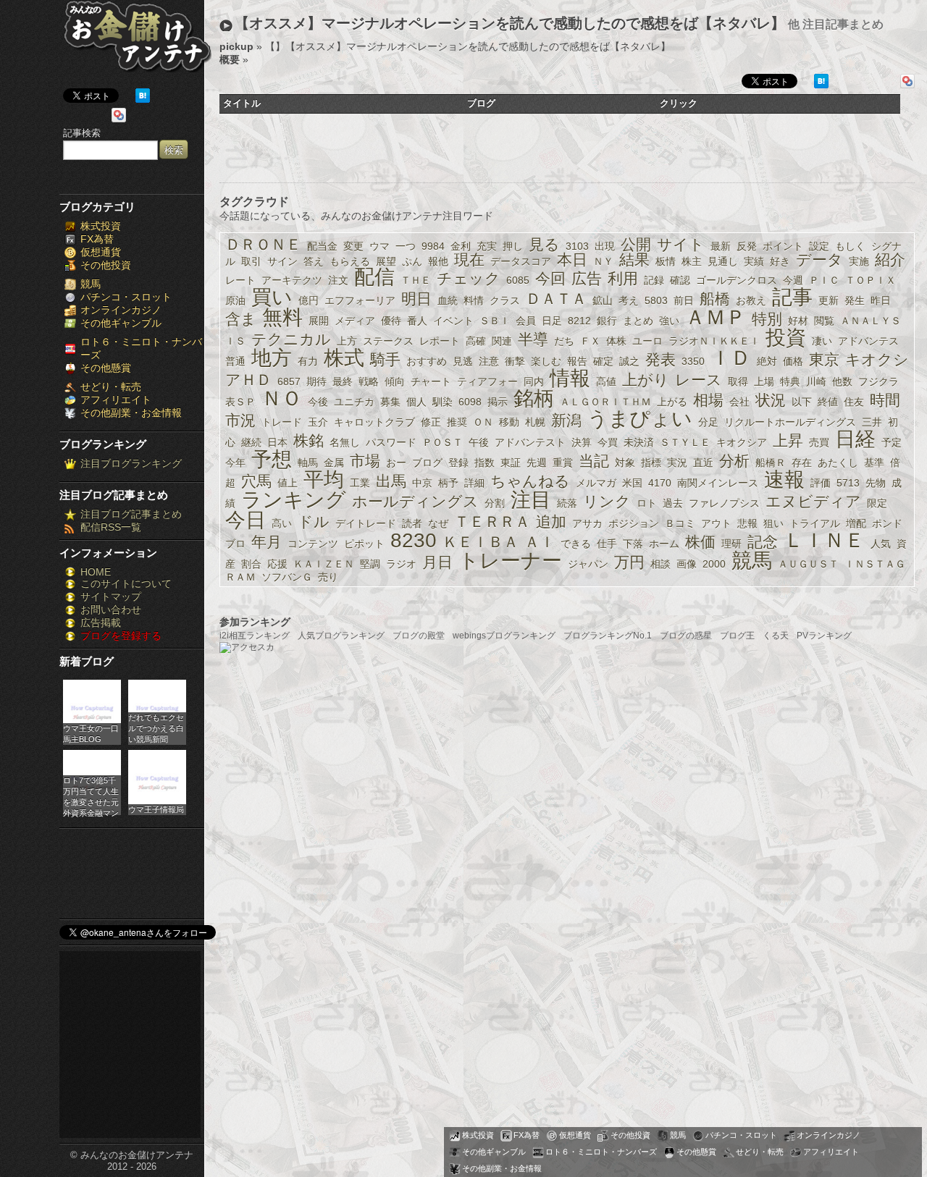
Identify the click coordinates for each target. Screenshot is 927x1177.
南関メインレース (717, 483)
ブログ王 (737, 635)
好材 (798, 320)
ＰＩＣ (824, 280)
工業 (360, 483)
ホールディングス (415, 501)
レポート (439, 341)
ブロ (235, 543)
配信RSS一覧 (110, 527)
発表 (660, 359)
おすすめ (426, 361)
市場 (365, 460)
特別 (767, 319)
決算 (581, 442)
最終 (342, 381)
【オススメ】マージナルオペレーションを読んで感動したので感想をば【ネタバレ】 (510, 23)
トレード (281, 422)
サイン (282, 261)
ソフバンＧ (286, 577)
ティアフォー (487, 381)
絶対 (767, 361)
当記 (594, 460)
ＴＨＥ (415, 280)
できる (576, 543)
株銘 (308, 440)
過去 (673, 503)
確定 (603, 361)
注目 (531, 500)
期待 (316, 381)
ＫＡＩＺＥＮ (323, 564)
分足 (708, 422)
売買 (819, 442)
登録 (458, 462)
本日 (572, 259)
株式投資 (100, 226)
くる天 (776, 635)
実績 (754, 261)
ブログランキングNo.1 (607, 635)
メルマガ (596, 483)
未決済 (639, 442)
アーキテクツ (291, 280)
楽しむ (546, 361)
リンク (607, 501)
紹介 (890, 259)
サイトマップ (110, 596)
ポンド (887, 523)
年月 (266, 541)
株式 (344, 358)
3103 (577, 246)
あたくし (838, 462)
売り (328, 577)
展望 (386, 261)
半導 (533, 339)
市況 (240, 420)
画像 (686, 564)
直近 (703, 462)
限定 (877, 503)
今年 (235, 462)
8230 (413, 540)
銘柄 (533, 398)
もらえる (350, 261)
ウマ (379, 246)
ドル (314, 521)
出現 (605, 246)
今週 (793, 280)
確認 (680, 280)
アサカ (587, 523)
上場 (764, 381)
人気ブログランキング (341, 635)
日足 (552, 320)
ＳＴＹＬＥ (685, 442)
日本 (277, 442)
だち (564, 341)
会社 (739, 402)
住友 (854, 402)
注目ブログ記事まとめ (131, 514)
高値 (606, 381)
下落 (633, 543)
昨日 (881, 300)
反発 (747, 246)
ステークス (388, 341)
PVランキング (824, 635)
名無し (345, 442)
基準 (874, 462)
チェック (468, 278)
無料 (282, 317)
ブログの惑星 (686, 635)
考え (628, 300)
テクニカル (291, 339)
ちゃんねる (530, 481)
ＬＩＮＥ (824, 540)
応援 (277, 564)
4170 (659, 483)
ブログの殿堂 (419, 635)
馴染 (442, 402)
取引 (251, 261)
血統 (447, 300)
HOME (95, 572)
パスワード (391, 442)
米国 (632, 483)
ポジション (633, 523)
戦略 (368, 381)
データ (819, 259)
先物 (875, 483)
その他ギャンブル (121, 323)
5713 (848, 483)
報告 (577, 361)
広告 (586, 278)
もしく (850, 246)
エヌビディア (813, 501)
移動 (509, 422)
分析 (734, 460)
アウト (716, 523)
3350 (693, 361)
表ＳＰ (240, 402)
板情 (665, 261)
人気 (881, 543)
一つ (405, 246)
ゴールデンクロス (736, 280)
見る (544, 244)
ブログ (427, 462)
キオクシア (741, 442)
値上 (287, 483)
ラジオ (401, 564)
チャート (431, 381)
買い (272, 297)
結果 (634, 259)
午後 (479, 442)
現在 (469, 259)
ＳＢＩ (494, 320)
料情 (474, 300)
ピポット (364, 543)
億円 (308, 300)
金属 (334, 462)
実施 (859, 261)
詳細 (474, 483)
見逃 (463, 361)
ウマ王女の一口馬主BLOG (91, 733)
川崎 (816, 381)
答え (313, 261)
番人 (417, 320)
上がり (645, 379)
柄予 (448, 483)
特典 (790, 381)
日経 (855, 439)
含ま (240, 319)
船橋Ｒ (770, 462)
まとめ (638, 320)
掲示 (497, 402)
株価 (700, 541)
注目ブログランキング (131, 463)
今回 (550, 278)
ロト (647, 503)
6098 (470, 402)
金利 (460, 246)
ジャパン (588, 564)
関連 (502, 341)
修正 (431, 422)
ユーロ (647, 341)
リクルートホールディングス (790, 422)
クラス (505, 300)
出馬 (391, 481)
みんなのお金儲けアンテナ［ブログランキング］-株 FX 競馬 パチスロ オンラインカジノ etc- (137, 41)
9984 (433, 246)
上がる (672, 402)
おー (396, 462)
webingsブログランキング (504, 635)
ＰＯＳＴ (442, 442)
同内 (534, 381)
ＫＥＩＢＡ (480, 541)
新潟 (566, 420)
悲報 (747, 523)
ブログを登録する (121, 635)
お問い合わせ (110, 609)
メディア (355, 320)
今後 (318, 402)
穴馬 (256, 481)
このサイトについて (126, 583)
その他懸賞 (105, 368)
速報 (784, 479)
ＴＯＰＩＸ (870, 280)
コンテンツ (313, 543)
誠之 (629, 361)
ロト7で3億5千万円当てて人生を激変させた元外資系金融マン (91, 795)
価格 (793, 361)
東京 (824, 359)
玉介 (318, 422)
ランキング (293, 500)
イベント (453, 320)
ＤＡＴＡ (556, 298)
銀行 (607, 320)
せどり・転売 (110, 386)
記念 (762, 541)
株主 (691, 261)
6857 (289, 381)
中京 (422, 483)
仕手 (607, 543)
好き (780, 261)
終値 (828, 402)
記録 (654, 280)
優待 (391, 320)
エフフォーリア (359, 300)
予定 (891, 442)
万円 (629, 562)
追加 (551, 521)
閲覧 (824, 320)
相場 (708, 400)
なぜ (438, 523)
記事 (792, 297)
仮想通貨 (100, 252)
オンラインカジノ (121, 310)
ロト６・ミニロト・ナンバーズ (601, 1151)
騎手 (385, 359)
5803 (656, 300)
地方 (271, 358)
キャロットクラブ (374, 422)
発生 (854, 300)
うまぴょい (639, 419)
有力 (308, 361)
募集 (390, 402)
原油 (235, 300)
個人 (416, 402)
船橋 (715, 298)
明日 (416, 298)
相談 (660, 564)
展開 (319, 320)
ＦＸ (590, 341)
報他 (438, 261)
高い (282, 523)
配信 (374, 277)
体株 (616, 341)
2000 (714, 564)
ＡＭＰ (715, 317)
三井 (872, 422)
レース (698, 379)
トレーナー (510, 560)
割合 (251, 564)
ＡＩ (539, 541)
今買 (607, 442)
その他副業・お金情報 (131, 412)
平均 (323, 479)
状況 (770, 400)
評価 (820, 483)
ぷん (412, 261)
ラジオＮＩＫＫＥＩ (714, 341)
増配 (856, 523)
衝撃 (515, 361)
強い (669, 320)
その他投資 (105, 265)
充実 (487, 246)
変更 (353, 246)
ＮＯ (281, 398)
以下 (802, 402)
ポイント (783, 246)
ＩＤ (730, 358)
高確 (476, 341)
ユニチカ (354, 402)
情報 (570, 378)
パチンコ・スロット (126, 297)
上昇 (788, 440)
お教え (751, 300)
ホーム (664, 543)
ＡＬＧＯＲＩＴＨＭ (605, 402)
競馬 (90, 284)
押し (513, 246)
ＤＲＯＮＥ (263, 244)
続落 (567, 503)
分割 (495, 503)
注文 (338, 280)
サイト (681, 244)
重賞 (563, 462)
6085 (517, 280)
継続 (251, 442)
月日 (437, 562)
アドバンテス (868, 341)
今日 (245, 520)
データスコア (520, 261)
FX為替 (97, 239)
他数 (842, 381)
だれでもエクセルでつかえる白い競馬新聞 (156, 728)
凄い (822, 341)
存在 (802, 462)
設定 (819, 246)
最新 (720, 246)
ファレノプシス (724, 503)
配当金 (322, 246)
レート (240, 280)
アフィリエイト (115, 399)
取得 (738, 381)
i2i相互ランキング (254, 635)
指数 (484, 462)
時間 (885, 400)
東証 (510, 462)
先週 (537, 462)
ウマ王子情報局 (156, 809)
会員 (526, 320)
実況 (677, 462)
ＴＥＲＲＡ (492, 521)
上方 (347, 341)
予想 (271, 459)
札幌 (535, 422)
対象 (625, 462)
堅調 (370, 564)
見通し (723, 261)
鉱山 (602, 300)
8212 (579, 320)
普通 (235, 361)
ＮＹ (603, 261)
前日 (684, 300)
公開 (636, 244)
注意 (489, 361)
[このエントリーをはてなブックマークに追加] (142, 99)
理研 (731, 543)
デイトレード (365, 523)
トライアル (814, 523)
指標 (651, 462)
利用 (623, 278)
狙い (773, 523)
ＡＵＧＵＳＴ (808, 564)
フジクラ (878, 381)
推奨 (457, 422)
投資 (785, 337)
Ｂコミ (680, 523)
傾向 (395, 381)
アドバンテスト (530, 442)
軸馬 (308, 462)
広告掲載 (100, 622)
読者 (412, 523)
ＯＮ (483, 422)
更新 (828, 300)
